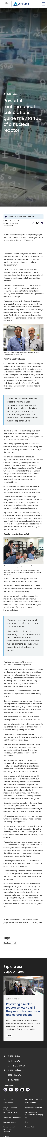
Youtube (28, 1089)
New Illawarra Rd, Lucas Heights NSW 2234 (17, 1061)
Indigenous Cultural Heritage (10, 1108)
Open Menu (43, 4)
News (15, 94)
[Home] (16, 4)
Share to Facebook (33, 223)
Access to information (33, 1107)
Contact (6, 1132)
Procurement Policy (10, 1112)
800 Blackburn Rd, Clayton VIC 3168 (16, 1075)
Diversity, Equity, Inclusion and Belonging (34, 1113)
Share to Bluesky (37, 223)
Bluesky (22, 1089)
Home (9, 94)
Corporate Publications (12, 1117)
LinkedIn (5, 1089)
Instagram (16, 1089)
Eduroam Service (9, 1122)
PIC (26, 1122)
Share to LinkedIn (42, 223)
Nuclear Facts (30, 1103)
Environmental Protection (9, 1128)
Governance (8, 1103)
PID (26, 1117)
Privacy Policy (30, 1127)
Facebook (11, 1089)
